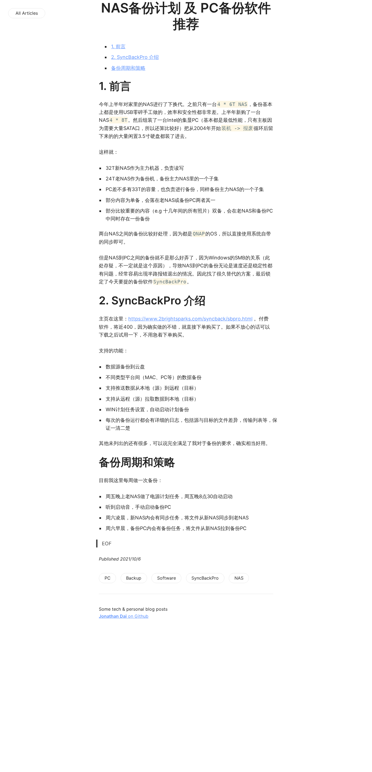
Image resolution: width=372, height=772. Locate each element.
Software (166, 578)
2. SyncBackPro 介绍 (135, 57)
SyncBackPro (205, 578)
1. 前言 (118, 46)
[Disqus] (186, 702)
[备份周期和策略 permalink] (96, 462)
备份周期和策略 (128, 68)
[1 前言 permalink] (96, 86)
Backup (133, 578)
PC (108, 578)
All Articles (27, 13)
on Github (123, 616)
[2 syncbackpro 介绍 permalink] (96, 300)
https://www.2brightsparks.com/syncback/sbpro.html (190, 319)
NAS (238, 578)
